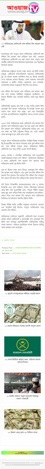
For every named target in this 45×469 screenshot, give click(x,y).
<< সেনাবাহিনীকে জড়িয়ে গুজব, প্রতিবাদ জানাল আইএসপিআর (22, 360)
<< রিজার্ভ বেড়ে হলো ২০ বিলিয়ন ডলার (22, 432)
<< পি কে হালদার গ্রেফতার (18, 253)
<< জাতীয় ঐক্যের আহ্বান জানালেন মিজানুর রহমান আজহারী (22, 397)
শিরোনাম (12, 240)
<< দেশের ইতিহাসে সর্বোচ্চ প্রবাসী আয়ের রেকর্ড (22, 326)
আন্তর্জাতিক (6, 240)
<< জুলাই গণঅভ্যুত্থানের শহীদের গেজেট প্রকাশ (22, 293)
